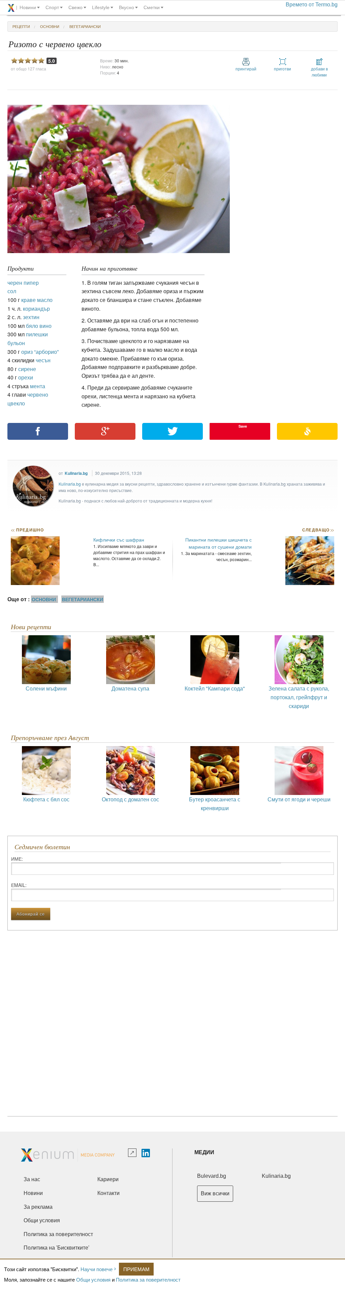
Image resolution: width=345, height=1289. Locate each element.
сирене (27, 369)
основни (49, 26)
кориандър (36, 308)
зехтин (31, 317)
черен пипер (23, 282)
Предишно (27, 530)
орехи (25, 377)
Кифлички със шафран (118, 539)
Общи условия (93, 1279)
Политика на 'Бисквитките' (56, 1248)
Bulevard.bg (211, 1176)
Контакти (108, 1193)
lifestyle (100, 7)
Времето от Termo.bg (312, 4)
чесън (43, 360)
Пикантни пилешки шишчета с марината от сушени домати (218, 543)
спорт (52, 7)
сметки (152, 7)
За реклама (38, 1207)
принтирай (246, 68)
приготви (282, 68)
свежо (75, 7)
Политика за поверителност (148, 1279)
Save (243, 426)
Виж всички (215, 1193)
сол (11, 291)
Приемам (136, 1268)
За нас (32, 1179)
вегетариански (85, 26)
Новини (33, 1193)
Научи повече (97, 1268)
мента (37, 386)
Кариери (108, 1179)
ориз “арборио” (40, 352)
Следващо (318, 530)
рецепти (21, 26)
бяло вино (39, 326)
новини (28, 7)
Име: (17, 858)
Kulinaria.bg (76, 473)
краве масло (37, 300)
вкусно (126, 7)
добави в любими (319, 72)
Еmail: (19, 885)
